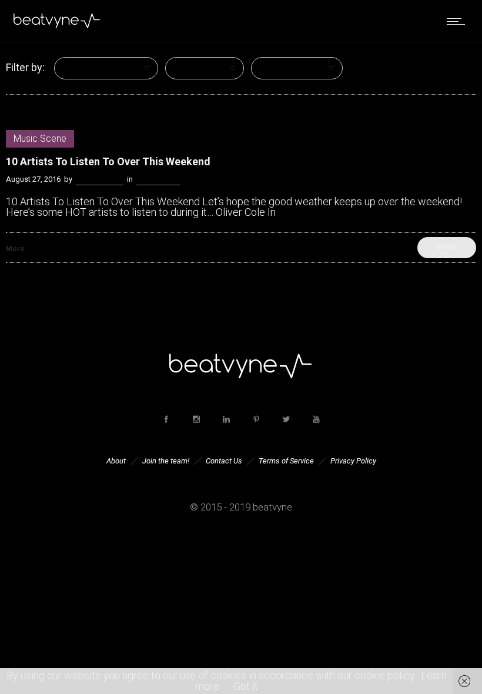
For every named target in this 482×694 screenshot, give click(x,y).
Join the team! (165, 460)
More (15, 249)
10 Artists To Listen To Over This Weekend (108, 161)
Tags (185, 68)
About (116, 460)
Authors (277, 68)
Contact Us (224, 460)
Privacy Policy (353, 460)
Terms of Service (286, 460)
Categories (87, 68)
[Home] (57, 26)
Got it (245, 686)
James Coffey (99, 179)
